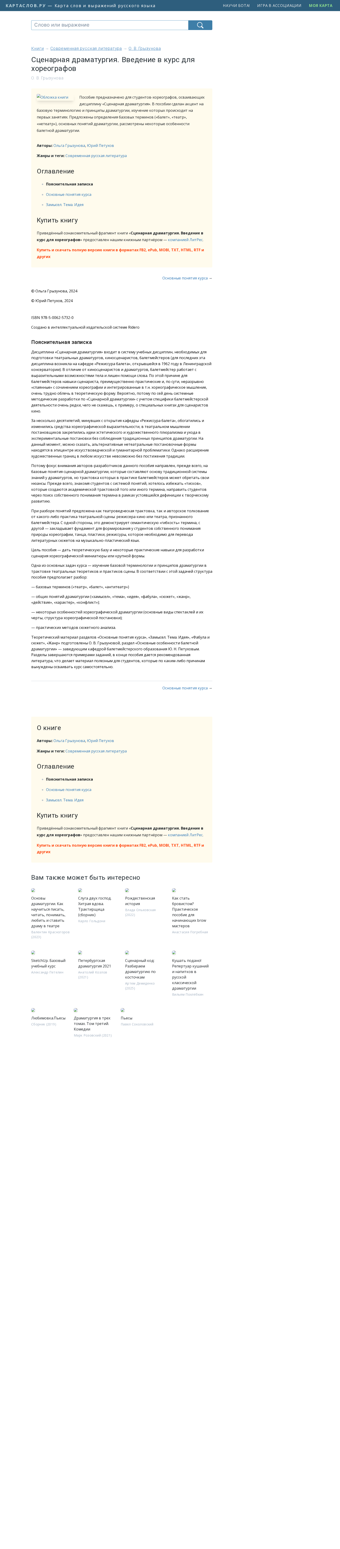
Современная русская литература (96, 155)
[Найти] (200, 25)
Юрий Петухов (100, 145)
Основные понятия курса (68, 194)
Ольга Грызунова (69, 145)
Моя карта (321, 5)
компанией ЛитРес (185, 239)
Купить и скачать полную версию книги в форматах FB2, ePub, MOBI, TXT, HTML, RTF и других (120, 253)
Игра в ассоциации (279, 5)
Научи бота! (236, 5)
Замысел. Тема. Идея (64, 204)
